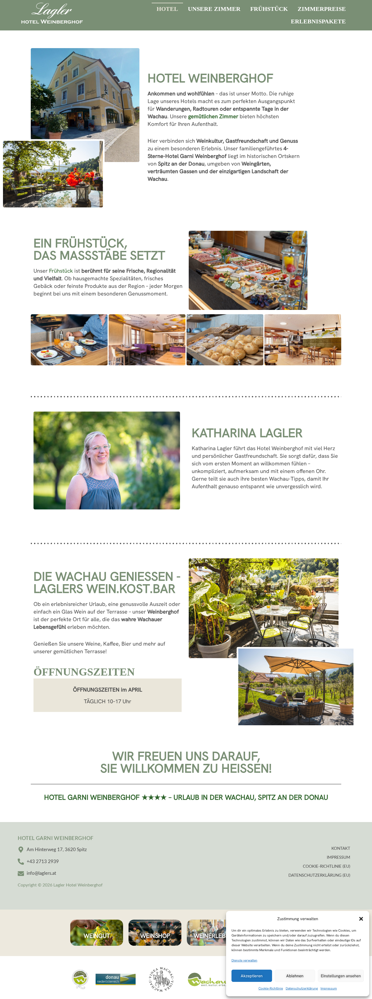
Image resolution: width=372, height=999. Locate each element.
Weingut (96, 936)
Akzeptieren (252, 976)
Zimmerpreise (322, 8)
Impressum (329, 988)
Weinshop (155, 936)
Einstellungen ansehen (341, 976)
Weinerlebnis (214, 936)
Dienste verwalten (244, 960)
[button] (361, 919)
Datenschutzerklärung (302, 988)
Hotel (167, 8)
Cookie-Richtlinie (270, 988)
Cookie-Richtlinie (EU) (326, 866)
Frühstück (269, 8)
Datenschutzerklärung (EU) (319, 875)
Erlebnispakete (318, 21)
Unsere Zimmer (214, 8)
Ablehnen (294, 976)
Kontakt (340, 848)
